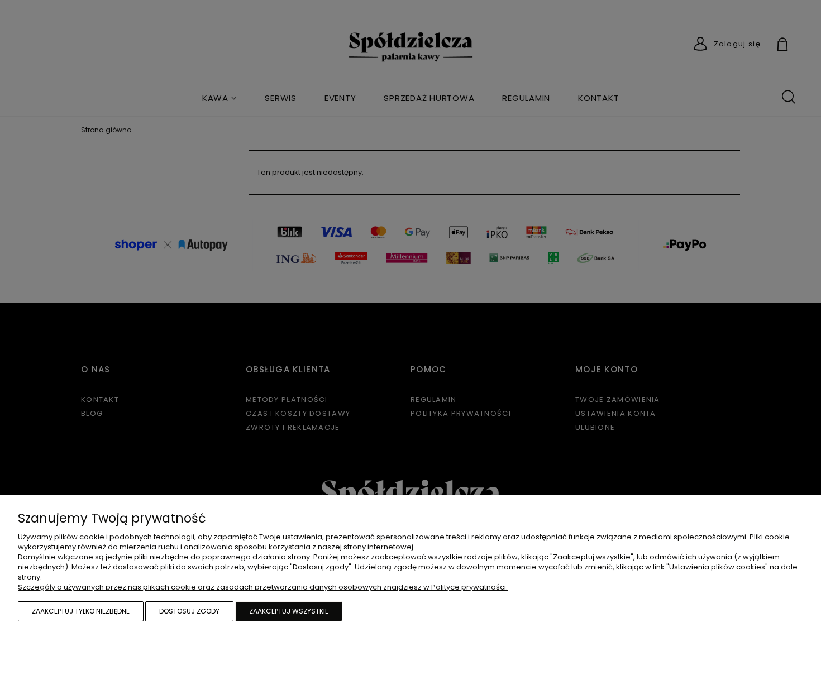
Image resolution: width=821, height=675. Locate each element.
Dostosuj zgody (189, 611)
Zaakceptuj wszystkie (288, 611)
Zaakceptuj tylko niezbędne (81, 611)
